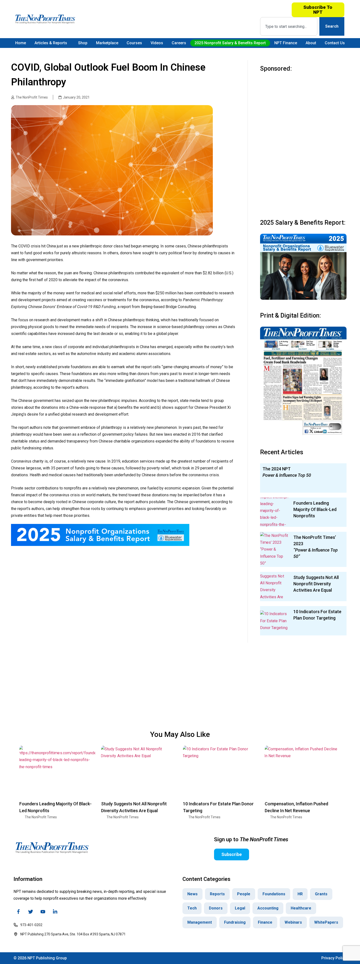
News (192, 894)
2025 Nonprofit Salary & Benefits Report (230, 43)
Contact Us (335, 43)
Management (199, 922)
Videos (157, 43)
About (311, 43)
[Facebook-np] (18, 912)
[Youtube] (43, 912)
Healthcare (301, 908)
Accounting (267, 908)
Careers (179, 43)
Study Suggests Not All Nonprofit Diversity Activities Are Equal (316, 584)
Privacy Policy (334, 958)
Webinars (293, 922)
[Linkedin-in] (55, 912)
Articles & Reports (51, 43)
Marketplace (107, 43)
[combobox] (288, 26)
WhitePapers (326, 922)
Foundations (274, 894)
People (243, 894)
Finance (265, 922)
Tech (192, 908)
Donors (216, 908)
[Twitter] (31, 912)
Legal (240, 908)
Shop (82, 43)
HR (300, 894)
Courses (134, 43)
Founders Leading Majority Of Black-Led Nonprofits (314, 509)
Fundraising (235, 922)
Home (20, 43)
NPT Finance (285, 43)
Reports (217, 894)
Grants (321, 894)
